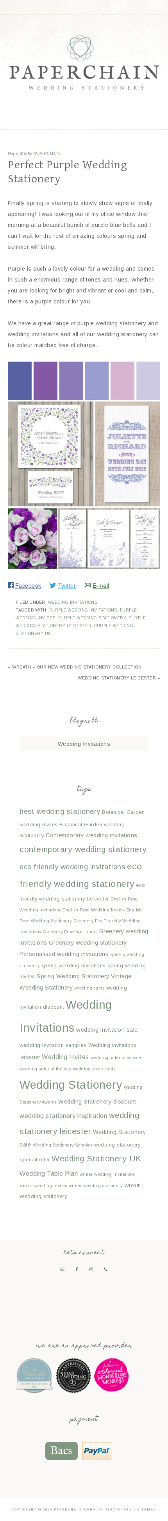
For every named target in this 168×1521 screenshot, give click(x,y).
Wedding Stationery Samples (63, 1145)
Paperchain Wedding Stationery (84, 62)
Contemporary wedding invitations (92, 835)
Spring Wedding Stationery (73, 976)
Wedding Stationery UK (96, 1158)
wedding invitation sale (107, 1030)
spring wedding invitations (73, 965)
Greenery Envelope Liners (70, 931)
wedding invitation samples (53, 1045)
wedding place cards (94, 1068)
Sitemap (146, 1509)
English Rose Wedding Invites (93, 910)
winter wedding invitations (107, 1174)
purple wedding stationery (92, 618)
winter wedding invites (43, 1185)
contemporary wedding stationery (83, 849)
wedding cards (90, 988)
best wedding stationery (60, 811)
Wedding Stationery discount (97, 1101)
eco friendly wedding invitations (72, 867)
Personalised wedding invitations (64, 954)
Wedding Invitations (73, 602)
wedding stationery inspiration (63, 1115)
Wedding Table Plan (49, 1173)
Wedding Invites (65, 1056)
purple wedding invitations (83, 610)
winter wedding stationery (96, 1185)
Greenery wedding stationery (88, 943)
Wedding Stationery (71, 1085)
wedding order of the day (45, 1068)
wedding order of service (116, 1057)
